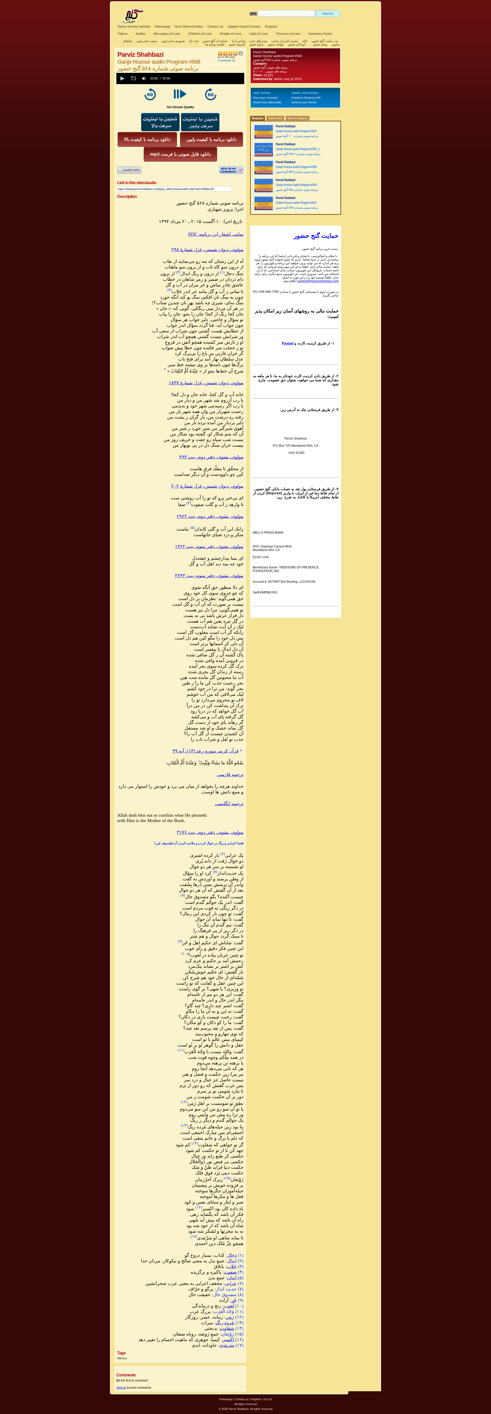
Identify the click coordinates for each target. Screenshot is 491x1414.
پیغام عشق (320, 44)
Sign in (121, 1387)
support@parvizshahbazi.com (318, 281)
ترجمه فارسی (230, 774)
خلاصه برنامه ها (215, 44)
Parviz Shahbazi (264, 52)
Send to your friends (304, 102)
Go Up (268, 1399)
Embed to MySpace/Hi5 (306, 97)
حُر (234, 1300)
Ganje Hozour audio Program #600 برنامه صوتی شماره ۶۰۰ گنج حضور (297, 133)
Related (257, 118)
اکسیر (228, 1339)
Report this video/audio (267, 102)
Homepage (163, 26)
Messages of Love (167, 34)
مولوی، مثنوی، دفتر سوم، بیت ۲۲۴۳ (209, 575)
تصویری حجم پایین (173, 41)
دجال (232, 1255)
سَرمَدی (226, 1345)
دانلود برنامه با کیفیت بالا (147, 139)
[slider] (208, 78)
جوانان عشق (276, 44)
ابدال (232, 1260)
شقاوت (227, 1328)
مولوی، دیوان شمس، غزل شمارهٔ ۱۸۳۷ (206, 382)
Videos (123, 34)
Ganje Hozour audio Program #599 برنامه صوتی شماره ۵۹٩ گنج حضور (297, 169)
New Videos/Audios (189, 26)
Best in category (297, 118)
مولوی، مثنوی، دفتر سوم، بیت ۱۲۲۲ (209, 546)
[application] (180, 78)
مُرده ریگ (225, 1322)
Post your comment (265, 97)
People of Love (230, 34)
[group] (144, 78)
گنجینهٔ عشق (237, 44)
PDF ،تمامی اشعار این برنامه (215, 234)
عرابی (231, 1283)
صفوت (230, 1272)
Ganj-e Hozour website (134, 26)
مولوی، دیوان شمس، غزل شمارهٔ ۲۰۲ (207, 486)
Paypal (288, 343)
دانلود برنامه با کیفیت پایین (211, 139)
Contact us (215, 26)
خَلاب (232, 1266)
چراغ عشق (256, 44)
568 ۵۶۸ (122, 1358)
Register (271, 26)
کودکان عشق (296, 44)
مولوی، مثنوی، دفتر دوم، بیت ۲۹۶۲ (210, 516)
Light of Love (258, 34)
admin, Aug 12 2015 (288, 79)
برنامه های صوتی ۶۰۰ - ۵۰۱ (270, 71)
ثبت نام (193, 41)
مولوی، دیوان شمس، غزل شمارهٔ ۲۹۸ (207, 249)
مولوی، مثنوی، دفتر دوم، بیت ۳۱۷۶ (210, 832)
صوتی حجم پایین (146, 41)
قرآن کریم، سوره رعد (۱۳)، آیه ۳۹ (206, 751)
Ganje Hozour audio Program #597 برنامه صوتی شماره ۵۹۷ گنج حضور (297, 205)
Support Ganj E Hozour (244, 26)
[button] (122, 78)
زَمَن (230, 1317)
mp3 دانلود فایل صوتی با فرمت (180, 154)
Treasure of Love (288, 34)
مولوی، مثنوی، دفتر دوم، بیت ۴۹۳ (211, 456)
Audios (141, 34)
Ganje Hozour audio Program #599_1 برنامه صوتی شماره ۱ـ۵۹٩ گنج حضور (298, 151)
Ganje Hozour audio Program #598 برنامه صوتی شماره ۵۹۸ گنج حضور (297, 187)
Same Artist (275, 118)
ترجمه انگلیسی (229, 803)
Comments (224, 60)
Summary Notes (320, 34)
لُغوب (229, 1305)
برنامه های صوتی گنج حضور (270, 67)
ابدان (232, 1277)
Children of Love (200, 34)
